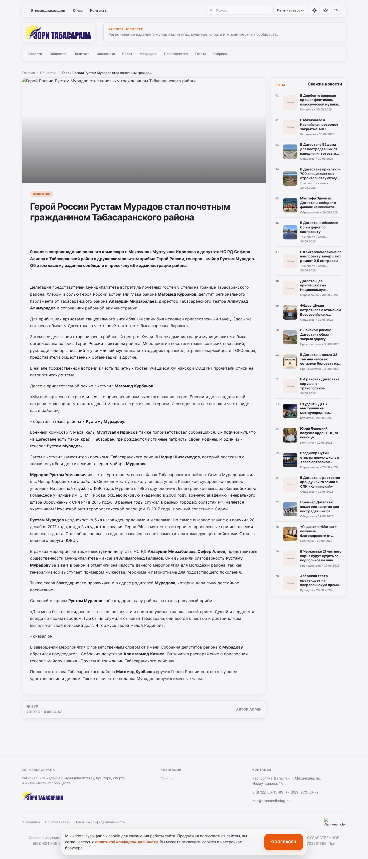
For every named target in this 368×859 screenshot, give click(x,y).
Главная (28, 73)
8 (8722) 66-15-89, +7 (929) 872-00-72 (285, 792)
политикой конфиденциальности (126, 842)
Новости (35, 54)
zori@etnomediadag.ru (271, 801)
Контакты (98, 10)
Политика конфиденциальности (100, 822)
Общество (58, 54)
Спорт (127, 54)
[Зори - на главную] (58, 32)
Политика (81, 54)
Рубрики (221, 54)
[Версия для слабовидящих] (325, 10)
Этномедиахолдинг (48, 10)
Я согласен (283, 842)
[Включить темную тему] (314, 10)
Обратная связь (57, 822)
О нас (78, 10)
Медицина (148, 54)
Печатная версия (290, 10)
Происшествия (176, 54)
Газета (200, 54)
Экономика (106, 54)
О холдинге (31, 822)
